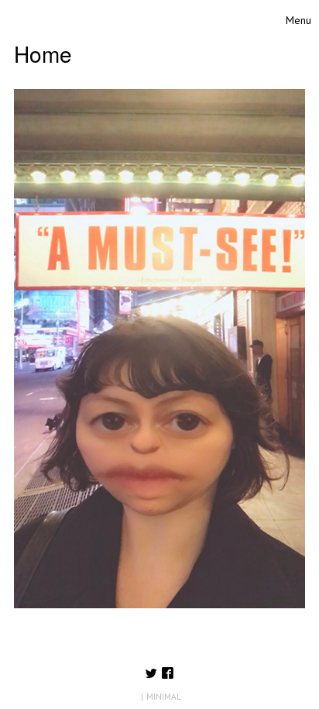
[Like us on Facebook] (167, 673)
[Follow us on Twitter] (151, 673)
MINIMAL (163, 696)
